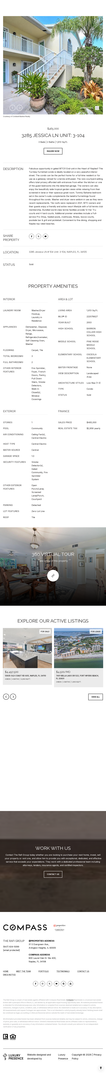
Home (5, 971)
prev (13, 108)
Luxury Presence (63, 1056)
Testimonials (63, 971)
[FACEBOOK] (35, 983)
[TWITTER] (49, 983)
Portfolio (44, 971)
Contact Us (83, 971)
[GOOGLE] (63, 983)
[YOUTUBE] (56, 983)
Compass (70, 1000)
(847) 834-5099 (11, 946)
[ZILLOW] (70, 983)
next (19, 108)
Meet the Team (23, 971)
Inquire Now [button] (53, 151)
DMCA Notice (9, 975)
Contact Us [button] (53, 874)
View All (95, 697)
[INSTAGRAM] (42, 983)
